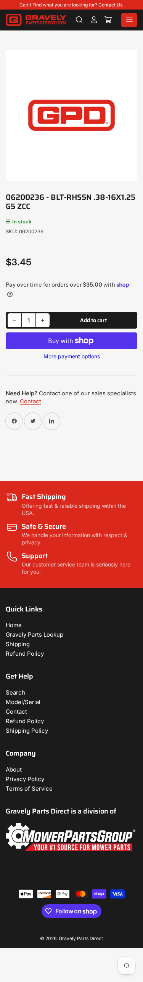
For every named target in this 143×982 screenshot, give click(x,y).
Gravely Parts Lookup (34, 634)
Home (14, 625)
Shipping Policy (27, 730)
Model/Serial (23, 702)
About (14, 769)
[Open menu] (129, 20)
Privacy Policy (25, 779)
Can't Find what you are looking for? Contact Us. (71, 5)
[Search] (79, 19)
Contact (30, 401)
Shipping (18, 644)
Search (15, 692)
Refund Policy (25, 653)
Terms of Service (29, 788)
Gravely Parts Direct (81, 938)
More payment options (71, 356)
